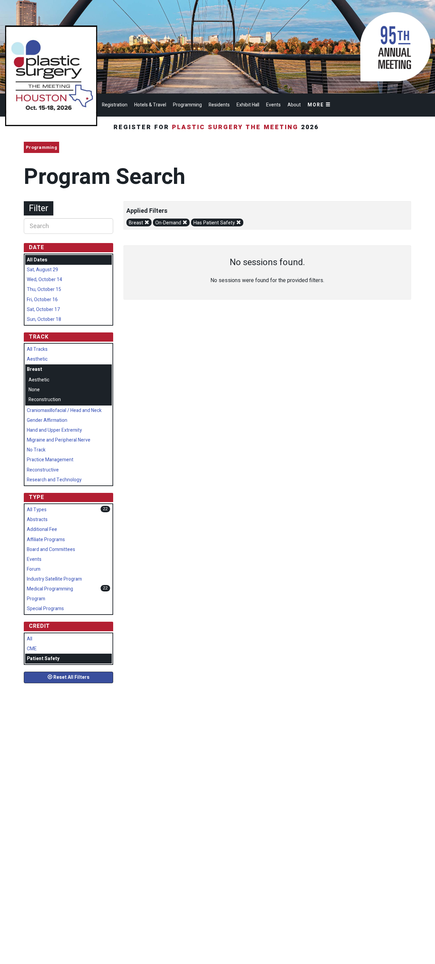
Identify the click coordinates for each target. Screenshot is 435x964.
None (34, 389)
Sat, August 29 (42, 269)
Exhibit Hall (248, 104)
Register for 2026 (217, 127)
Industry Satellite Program (54, 579)
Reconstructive (43, 470)
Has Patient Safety (214, 222)
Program (36, 598)
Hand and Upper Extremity (54, 430)
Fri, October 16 (42, 299)
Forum (33, 569)
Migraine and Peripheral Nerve (58, 440)
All (29, 638)
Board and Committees (51, 549)
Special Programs (45, 608)
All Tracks (37, 349)
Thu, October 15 (44, 289)
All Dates (37, 259)
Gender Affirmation (47, 420)
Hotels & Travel (150, 104)
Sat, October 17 (43, 309)
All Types (37, 509)
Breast (136, 222)
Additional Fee (42, 529)
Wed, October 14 (44, 279)
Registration (114, 104)
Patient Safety (43, 658)
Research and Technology (54, 479)
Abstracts (37, 519)
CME (32, 648)
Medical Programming (50, 588)
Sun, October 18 (44, 319)
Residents (219, 104)
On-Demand (168, 222)
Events (273, 104)
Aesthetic (37, 359)
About (294, 104)
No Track (36, 449)
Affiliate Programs (46, 539)
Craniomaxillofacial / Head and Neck (64, 410)
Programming (187, 104)
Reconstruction (45, 399)
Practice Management (50, 459)
